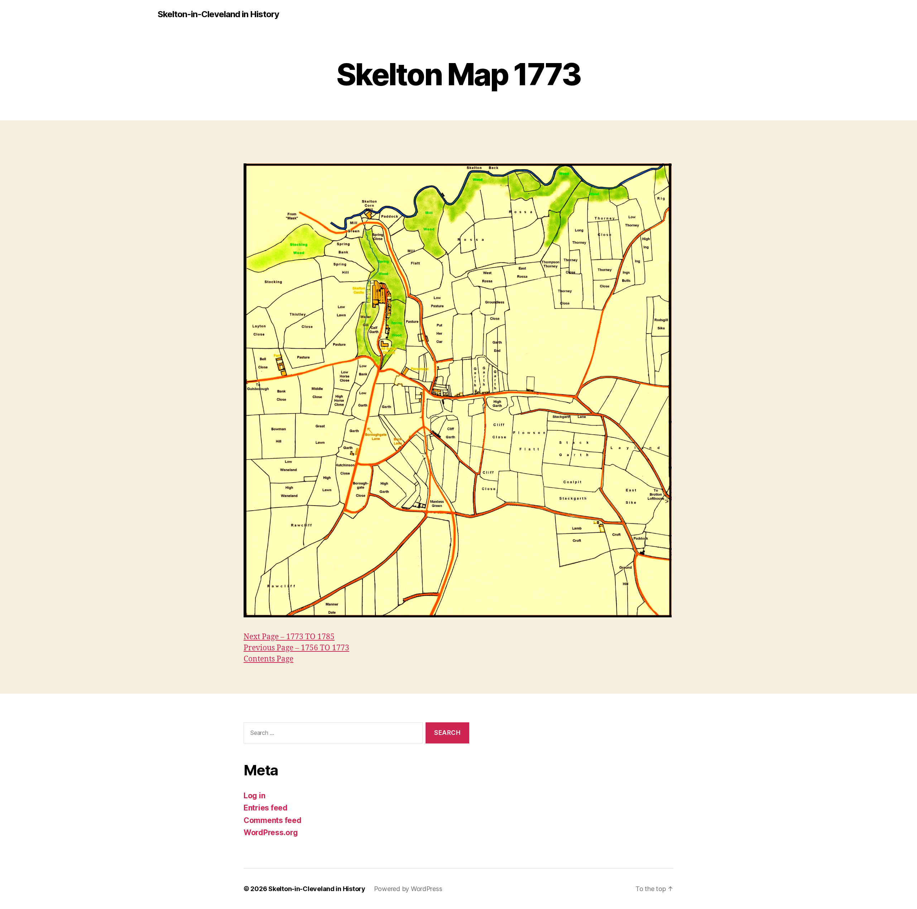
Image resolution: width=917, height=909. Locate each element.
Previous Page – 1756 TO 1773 (296, 648)
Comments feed (273, 820)
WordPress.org (271, 832)
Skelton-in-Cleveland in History (218, 14)
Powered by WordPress (408, 889)
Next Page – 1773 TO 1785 (289, 637)
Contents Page (268, 659)
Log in (254, 795)
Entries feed (266, 807)
